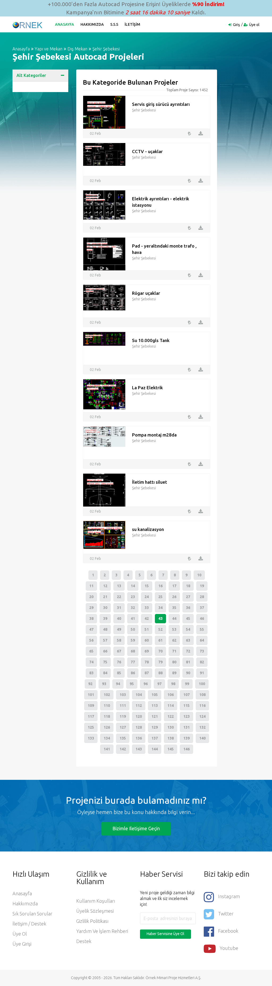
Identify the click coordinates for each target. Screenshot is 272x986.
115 (186, 705)
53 (174, 629)
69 (146, 651)
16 (160, 586)
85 (119, 673)
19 (202, 586)
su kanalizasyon (148, 529)
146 (186, 749)
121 (154, 716)
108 (202, 695)
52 (160, 629)
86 (133, 673)
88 (160, 673)
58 (119, 640)
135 (123, 738)
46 (202, 618)
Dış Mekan (77, 48)
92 (90, 684)
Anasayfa (64, 24)
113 (154, 705)
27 (188, 597)
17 (174, 586)
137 (154, 738)
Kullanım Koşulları (95, 900)
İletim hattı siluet (149, 482)
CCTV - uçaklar (147, 151)
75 (105, 662)
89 (174, 673)
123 (186, 716)
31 (119, 608)
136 (138, 738)
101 (91, 695)
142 (123, 749)
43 (160, 618)
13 (119, 586)
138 (170, 738)
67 (119, 651)
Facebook (228, 930)
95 (132, 684)
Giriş (236, 25)
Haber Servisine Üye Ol (165, 934)
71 (174, 651)
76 (119, 662)
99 (187, 684)
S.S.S (114, 24)
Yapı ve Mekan (48, 48)
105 (154, 695)
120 (138, 716)
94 (118, 684)
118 (107, 716)
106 (170, 695)
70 (160, 651)
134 (107, 738)
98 (173, 684)
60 (146, 640)
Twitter (225, 913)
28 (202, 597)
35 (174, 608)
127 (123, 727)
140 (202, 738)
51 (146, 629)
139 (186, 738)
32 (133, 608)
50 (133, 629)
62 (174, 640)
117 (91, 716)
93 (104, 684)
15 (146, 586)
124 (202, 716)
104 (138, 695)
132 (202, 727)
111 (123, 705)
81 (188, 662)
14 (133, 586)
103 (123, 695)
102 (107, 695)
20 (91, 597)
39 (105, 618)
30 (105, 608)
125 (91, 727)
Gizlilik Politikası (92, 921)
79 (160, 662)
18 (188, 586)
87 (146, 673)
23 (133, 597)
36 (188, 608)
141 (107, 749)
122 (170, 716)
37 (202, 608)
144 (154, 749)
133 (91, 738)
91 (202, 673)
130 (170, 727)
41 (133, 618)
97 (159, 684)
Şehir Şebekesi (106, 48)
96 (145, 684)
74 (91, 662)
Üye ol (254, 25)
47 (91, 629)
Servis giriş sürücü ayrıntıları (161, 104)
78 (146, 662)
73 (202, 651)
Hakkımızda (92, 24)
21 (105, 597)
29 (91, 608)
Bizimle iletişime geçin (136, 828)
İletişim (132, 24)
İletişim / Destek (29, 923)
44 (174, 618)
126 (107, 727)
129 (154, 727)
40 (119, 618)
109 (91, 705)
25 (160, 597)
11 (91, 586)
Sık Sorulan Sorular (32, 913)
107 (186, 695)
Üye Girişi (21, 943)
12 (105, 586)
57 (105, 640)
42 (146, 618)
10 (199, 575)
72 (188, 651)
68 (133, 651)
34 (160, 608)
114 (170, 705)
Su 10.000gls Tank (150, 340)
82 (202, 662)
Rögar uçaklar (146, 293)
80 (174, 662)
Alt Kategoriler (31, 75)
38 (91, 618)
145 (170, 749)
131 (186, 727)
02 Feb (95, 133)
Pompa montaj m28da (154, 434)
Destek (83, 941)
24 (146, 597)
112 (138, 705)
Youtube (229, 948)
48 (105, 629)
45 (188, 618)
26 (174, 597)
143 (138, 749)
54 (188, 629)
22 (119, 597)
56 (91, 640)
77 (133, 662)
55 (202, 629)
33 (146, 608)
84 (105, 673)
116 (202, 705)
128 (138, 727)
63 (188, 640)
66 (105, 651)
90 (188, 673)
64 (202, 640)
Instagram (229, 896)
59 (133, 640)
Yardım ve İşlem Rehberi (102, 931)
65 (91, 651)
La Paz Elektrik (147, 387)
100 (202, 684)
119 (123, 716)
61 (160, 640)
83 (91, 673)
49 (119, 629)
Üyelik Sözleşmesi (95, 911)
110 (107, 705)
